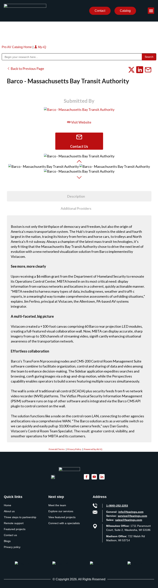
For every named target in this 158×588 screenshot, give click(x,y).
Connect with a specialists (64, 523)
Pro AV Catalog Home (17, 47)
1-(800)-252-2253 (117, 505)
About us (9, 511)
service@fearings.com (132, 515)
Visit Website (81, 122)
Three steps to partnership (20, 517)
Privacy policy (12, 547)
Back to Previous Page (27, 68)
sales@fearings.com (128, 519)
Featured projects (14, 529)
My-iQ (41, 47)
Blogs (7, 541)
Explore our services (60, 511)
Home (7, 505)
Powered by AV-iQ (93, 449)
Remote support (14, 523)
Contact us (10, 535)
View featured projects (62, 517)
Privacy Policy (74, 449)
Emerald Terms (57, 449)
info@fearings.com (130, 511)
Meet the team (57, 505)
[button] (151, 11)
